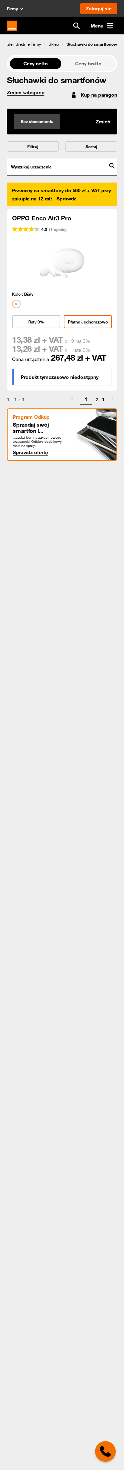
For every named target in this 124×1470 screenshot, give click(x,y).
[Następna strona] (112, 399)
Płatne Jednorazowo (88, 322)
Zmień (103, 121)
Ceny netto (35, 64)
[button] (51, 44)
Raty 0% (36, 322)
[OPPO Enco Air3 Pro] (62, 262)
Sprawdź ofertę (30, 452)
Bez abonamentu (37, 121)
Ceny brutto (88, 64)
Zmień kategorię (25, 92)
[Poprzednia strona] (72, 399)
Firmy (12, 8)
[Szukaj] (76, 26)
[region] (62, 44)
